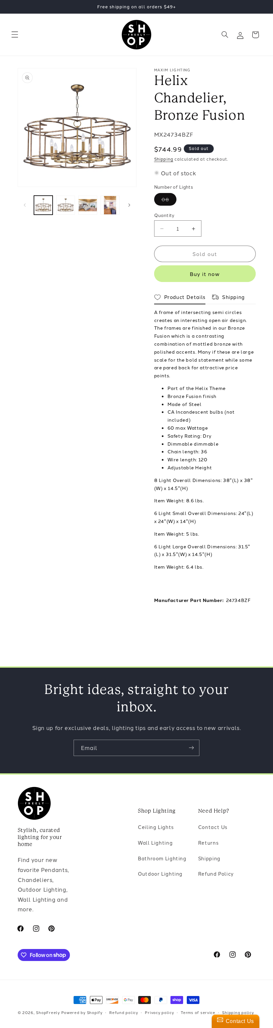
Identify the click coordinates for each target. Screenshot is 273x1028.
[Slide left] (25, 205)
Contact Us (212, 826)
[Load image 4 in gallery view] (110, 205)
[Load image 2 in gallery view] (65, 205)
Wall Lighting (155, 842)
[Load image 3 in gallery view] (87, 205)
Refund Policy (216, 873)
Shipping (163, 159)
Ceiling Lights (156, 826)
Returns (208, 842)
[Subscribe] (191, 748)
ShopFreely (48, 1012)
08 (168, 200)
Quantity (164, 215)
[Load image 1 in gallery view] (43, 205)
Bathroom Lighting (162, 858)
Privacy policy (159, 1012)
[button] (14, 34)
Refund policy (123, 1012)
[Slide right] (129, 205)
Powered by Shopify (82, 1012)
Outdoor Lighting (160, 873)
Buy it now (205, 273)
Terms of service (198, 1012)
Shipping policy (238, 1012)
